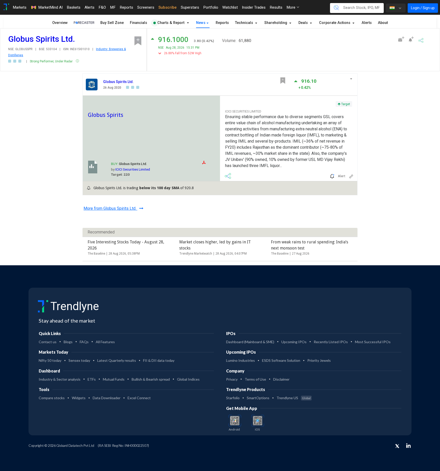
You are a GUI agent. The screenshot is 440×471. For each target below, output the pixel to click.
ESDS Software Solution (281, 360)
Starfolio (233, 398)
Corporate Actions (335, 23)
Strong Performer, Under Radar (51, 61)
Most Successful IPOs (373, 342)
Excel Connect (139, 398)
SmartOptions (258, 398)
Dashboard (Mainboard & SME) (250, 342)
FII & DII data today (158, 360)
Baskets (73, 7)
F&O (102, 7)
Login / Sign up (423, 8)
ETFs (92, 379)
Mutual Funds (114, 379)
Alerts (89, 7)
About (383, 23)
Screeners (145, 7)
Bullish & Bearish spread (151, 379)
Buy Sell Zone (112, 23)
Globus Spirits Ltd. (118, 82)
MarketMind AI (50, 7)
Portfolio (210, 7)
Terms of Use (255, 379)
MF (113, 7)
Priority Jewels (319, 360)
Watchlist (230, 7)
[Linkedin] (408, 445)
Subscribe (167, 7)
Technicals (244, 23)
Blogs (68, 342)
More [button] (291, 7)
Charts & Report (170, 23)
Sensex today (79, 360)
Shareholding (276, 23)
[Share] (421, 40)
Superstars (190, 7)
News (200, 23)
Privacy (232, 379)
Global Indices (188, 379)
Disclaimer (281, 379)
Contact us (48, 342)
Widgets (79, 398)
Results (276, 7)
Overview (60, 23)
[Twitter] (397, 446)
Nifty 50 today (50, 360)
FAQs (84, 342)
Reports (126, 7)
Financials (138, 23)
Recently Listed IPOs (331, 342)
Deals (303, 23)
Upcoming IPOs (294, 342)
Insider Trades (254, 7)
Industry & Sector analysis (59, 379)
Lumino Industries (240, 360)
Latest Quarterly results (116, 360)
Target (345, 104)
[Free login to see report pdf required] (209, 162)
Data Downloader (106, 398)
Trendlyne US (294, 398)
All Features (105, 342)
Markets (19, 7)
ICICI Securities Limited (132, 169)
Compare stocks (52, 398)
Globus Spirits (105, 115)
